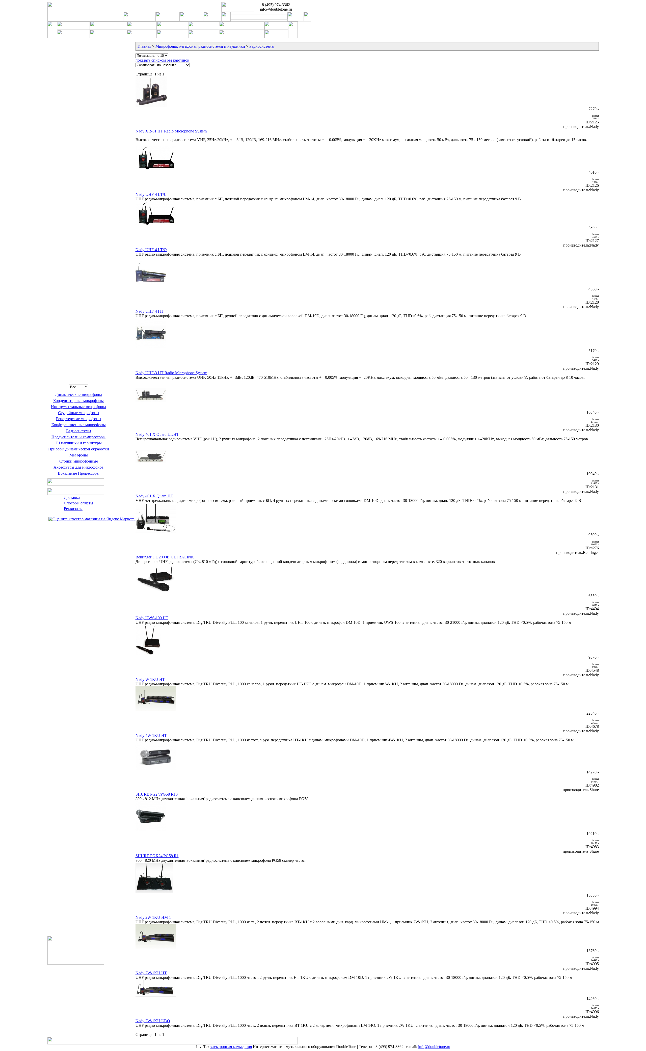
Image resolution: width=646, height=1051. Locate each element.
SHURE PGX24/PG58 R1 (157, 856)
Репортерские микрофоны (78, 419)
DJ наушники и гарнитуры (79, 443)
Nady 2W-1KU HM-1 (153, 917)
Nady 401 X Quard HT (154, 496)
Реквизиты (73, 508)
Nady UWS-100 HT (152, 618)
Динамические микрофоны (78, 394)
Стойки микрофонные (78, 461)
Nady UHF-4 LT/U (151, 194)
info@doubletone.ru (434, 1046)
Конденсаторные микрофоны (78, 400)
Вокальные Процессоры (78, 473)
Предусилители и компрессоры (78, 437)
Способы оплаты (78, 503)
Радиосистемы (78, 431)
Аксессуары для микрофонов (78, 467)
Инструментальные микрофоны (78, 407)
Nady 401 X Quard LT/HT (157, 434)
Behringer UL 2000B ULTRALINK (165, 557)
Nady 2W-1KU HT (151, 973)
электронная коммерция (231, 1046)
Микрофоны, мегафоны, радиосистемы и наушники (200, 46)
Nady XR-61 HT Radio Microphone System (171, 131)
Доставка (72, 497)
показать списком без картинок (162, 60)
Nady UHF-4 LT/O (151, 250)
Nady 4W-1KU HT (151, 735)
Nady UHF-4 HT (150, 311)
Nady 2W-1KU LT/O (153, 1021)
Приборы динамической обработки (78, 449)
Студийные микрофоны (78, 413)
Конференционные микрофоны (78, 425)
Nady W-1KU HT (150, 679)
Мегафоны (78, 455)
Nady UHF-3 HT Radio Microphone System (171, 373)
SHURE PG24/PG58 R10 (157, 794)
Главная (144, 46)
